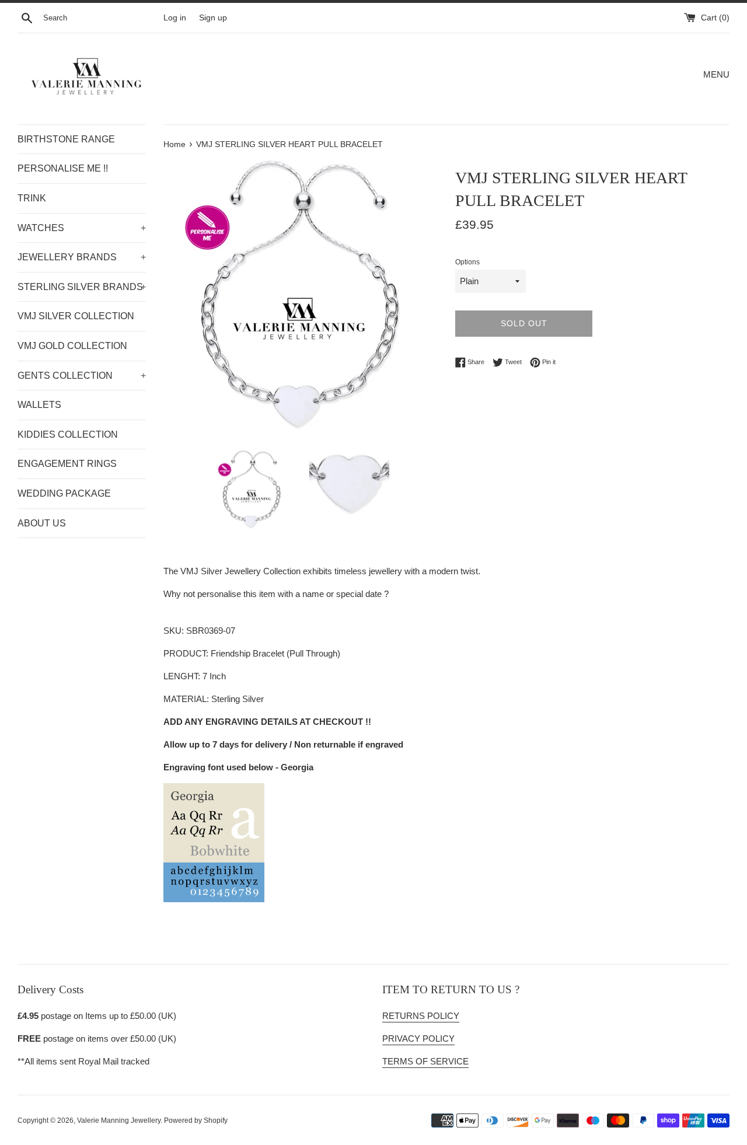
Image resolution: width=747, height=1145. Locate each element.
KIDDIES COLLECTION (68, 434)
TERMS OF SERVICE (425, 1061)
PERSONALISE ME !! (63, 168)
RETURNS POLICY (420, 1016)
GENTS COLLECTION (82, 375)
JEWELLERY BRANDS (82, 257)
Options (467, 262)
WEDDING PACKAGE (64, 493)
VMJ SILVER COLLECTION (76, 316)
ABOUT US (42, 523)
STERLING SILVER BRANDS (82, 287)
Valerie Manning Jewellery (118, 1120)
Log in (174, 17)
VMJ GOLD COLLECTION (72, 346)
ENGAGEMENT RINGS (67, 464)
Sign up (213, 17)
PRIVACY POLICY (418, 1038)
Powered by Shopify (196, 1120)
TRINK (32, 198)
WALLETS (39, 405)
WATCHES (82, 228)
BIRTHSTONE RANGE (66, 139)
